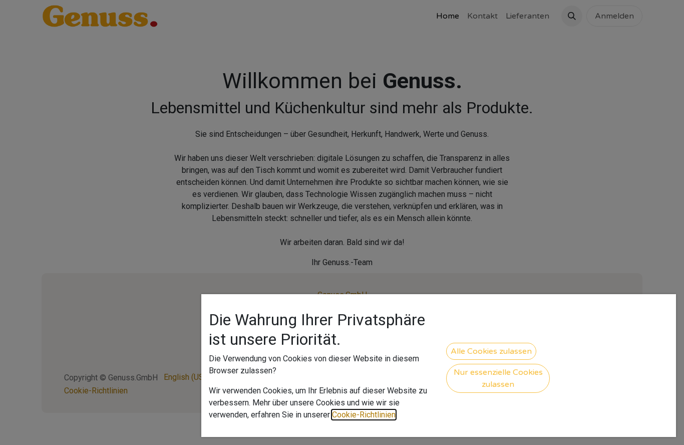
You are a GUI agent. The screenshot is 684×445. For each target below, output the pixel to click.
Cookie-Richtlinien (364, 414)
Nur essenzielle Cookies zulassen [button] (498, 378)
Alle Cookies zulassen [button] (491, 351)
